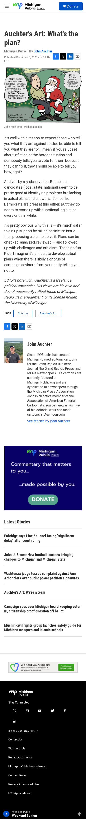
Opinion (23, 313)
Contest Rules (17, 775)
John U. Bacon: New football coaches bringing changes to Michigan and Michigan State (38, 556)
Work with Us (16, 748)
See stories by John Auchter (48, 421)
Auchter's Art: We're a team (24, 592)
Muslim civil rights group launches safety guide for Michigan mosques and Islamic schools (42, 627)
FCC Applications (19, 793)
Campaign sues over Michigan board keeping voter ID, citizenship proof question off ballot (42, 608)
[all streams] (80, 814)
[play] (6, 814)
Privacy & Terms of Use (23, 784)
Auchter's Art (48, 313)
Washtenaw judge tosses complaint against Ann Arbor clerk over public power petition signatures (41, 575)
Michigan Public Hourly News (27, 766)
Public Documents (20, 757)
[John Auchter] (13, 350)
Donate (72, 6)
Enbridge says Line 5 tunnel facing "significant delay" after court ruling (39, 538)
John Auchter (43, 51)
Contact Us (15, 739)
